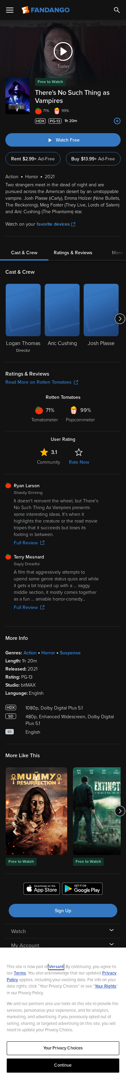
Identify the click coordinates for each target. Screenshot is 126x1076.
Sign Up (63, 911)
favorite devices (53, 224)
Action (30, 653)
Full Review (26, 543)
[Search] (117, 10)
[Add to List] (117, 121)
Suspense (70, 653)
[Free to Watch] (36, 811)
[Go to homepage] (46, 10)
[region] (63, 1012)
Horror (48, 653)
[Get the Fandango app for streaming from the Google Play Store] (82, 889)
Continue (63, 1065)
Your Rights (105, 986)
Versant (56, 966)
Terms (20, 973)
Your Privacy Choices (63, 1048)
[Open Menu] (9, 10)
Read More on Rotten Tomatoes (38, 382)
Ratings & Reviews (73, 253)
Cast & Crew (24, 253)
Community (48, 462)
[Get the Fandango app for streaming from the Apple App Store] (41, 889)
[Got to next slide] (120, 318)
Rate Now (79, 462)
